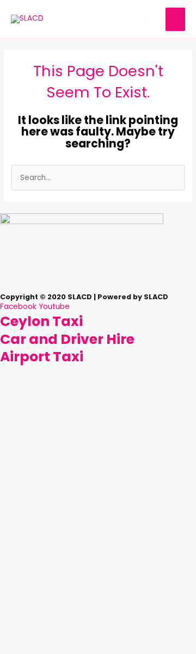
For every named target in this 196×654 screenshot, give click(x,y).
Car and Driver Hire (67, 339)
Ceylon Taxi (41, 321)
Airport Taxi (41, 356)
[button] (98, 287)
